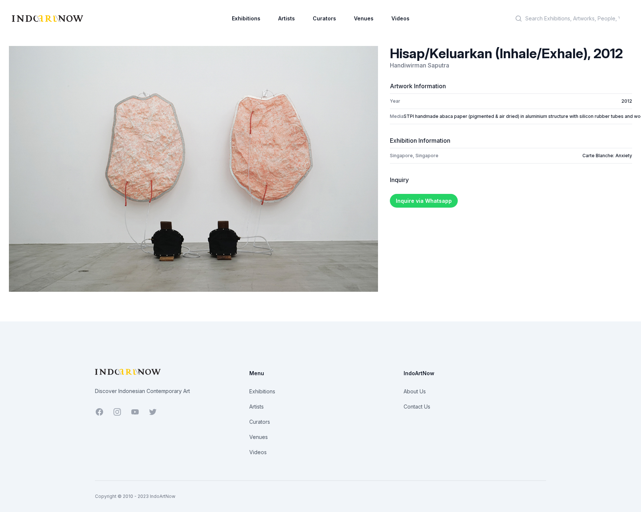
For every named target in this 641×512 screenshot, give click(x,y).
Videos (400, 18)
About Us (415, 391)
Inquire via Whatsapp (424, 201)
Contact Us (417, 406)
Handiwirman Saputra (419, 65)
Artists (286, 18)
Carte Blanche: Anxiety (607, 155)
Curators (324, 18)
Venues (364, 18)
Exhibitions (246, 18)
